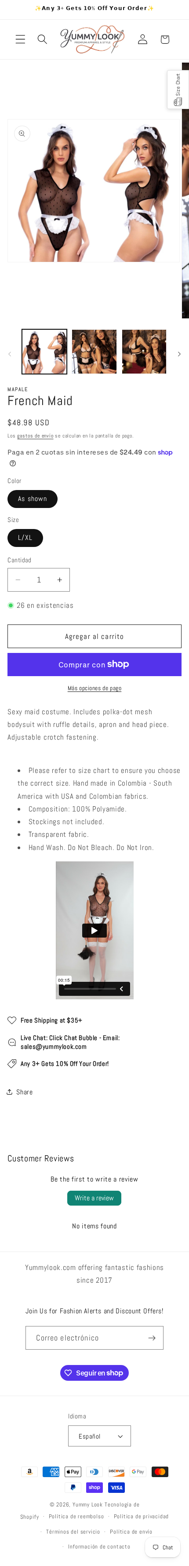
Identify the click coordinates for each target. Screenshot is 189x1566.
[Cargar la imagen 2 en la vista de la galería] (94, 351)
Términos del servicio (73, 1531)
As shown (32, 498)
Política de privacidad (141, 1516)
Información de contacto (99, 1546)
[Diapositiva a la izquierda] (9, 353)
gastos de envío (35, 436)
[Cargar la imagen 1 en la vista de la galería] (44, 351)
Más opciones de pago (95, 688)
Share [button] (24, 1092)
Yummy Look (88, 1504)
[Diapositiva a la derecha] (179, 353)
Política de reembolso (76, 1516)
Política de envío (131, 1531)
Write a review (94, 1198)
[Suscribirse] (152, 1338)
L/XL (25, 537)
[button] (20, 39)
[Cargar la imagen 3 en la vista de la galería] (144, 351)
